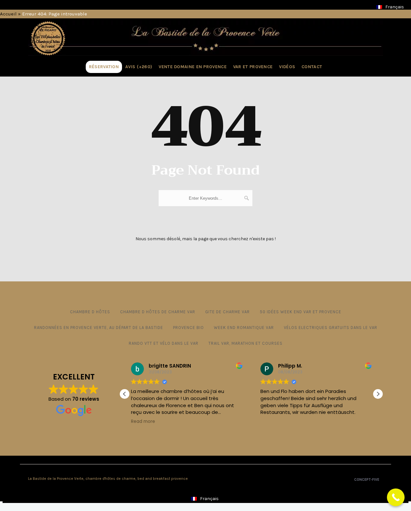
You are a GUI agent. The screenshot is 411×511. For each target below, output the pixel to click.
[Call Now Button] (396, 497)
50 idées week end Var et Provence (300, 311)
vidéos (287, 66)
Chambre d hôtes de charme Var (157, 311)
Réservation (104, 66)
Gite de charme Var (227, 311)
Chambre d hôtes (90, 311)
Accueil (8, 14)
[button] (378, 394)
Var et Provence (253, 66)
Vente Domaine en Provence (193, 66)
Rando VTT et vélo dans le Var (163, 343)
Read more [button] (143, 421)
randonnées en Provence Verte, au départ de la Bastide (98, 327)
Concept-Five (366, 480)
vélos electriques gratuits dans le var (330, 327)
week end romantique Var (244, 327)
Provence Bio (188, 327)
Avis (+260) (138, 66)
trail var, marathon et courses (245, 343)
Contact (312, 66)
